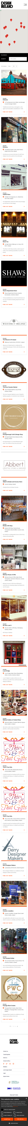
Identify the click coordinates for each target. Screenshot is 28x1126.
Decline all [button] (20, 1119)
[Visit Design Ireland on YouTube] (10, 1063)
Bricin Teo (5, 242)
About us (5, 1057)
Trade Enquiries (6, 1054)
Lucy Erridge (6, 671)
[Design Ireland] (7, 4)
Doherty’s (5, 100)
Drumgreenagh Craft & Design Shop (13, 434)
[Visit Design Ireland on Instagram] (13, 1063)
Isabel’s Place (6, 194)
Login (4, 1073)
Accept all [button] (7, 1119)
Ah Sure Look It (7, 625)
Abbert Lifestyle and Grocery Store (12, 482)
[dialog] (14, 1111)
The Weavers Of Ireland (9, 340)
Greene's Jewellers (8, 911)
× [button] (26, 1098)
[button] (14, 42)
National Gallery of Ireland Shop (12, 720)
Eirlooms (5, 147)
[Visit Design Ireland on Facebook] (3, 1063)
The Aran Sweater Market (10, 387)
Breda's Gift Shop (7, 525)
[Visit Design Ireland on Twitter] (6, 1063)
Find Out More (7, 111)
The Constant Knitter (8, 958)
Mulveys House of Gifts (9, 574)
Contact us (5, 1051)
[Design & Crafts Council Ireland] (14, 1088)
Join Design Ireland (7, 1070)
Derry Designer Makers (9, 865)
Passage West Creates (9, 1005)
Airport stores (6, 1076)
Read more (15, 1106)
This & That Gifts (7, 767)
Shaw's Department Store (10, 290)
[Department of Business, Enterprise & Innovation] (14, 1082)
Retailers (5, 1066)
